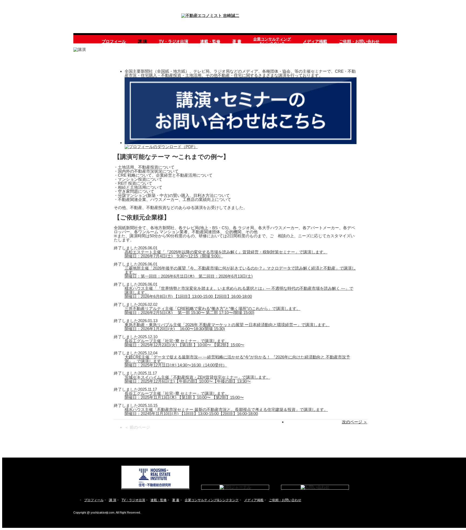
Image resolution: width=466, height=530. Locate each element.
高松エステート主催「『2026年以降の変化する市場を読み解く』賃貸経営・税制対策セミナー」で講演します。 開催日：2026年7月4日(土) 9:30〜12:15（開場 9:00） (226, 254)
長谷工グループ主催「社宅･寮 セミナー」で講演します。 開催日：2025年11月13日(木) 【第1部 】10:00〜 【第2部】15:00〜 (184, 395)
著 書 (236, 41)
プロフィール (114, 41)
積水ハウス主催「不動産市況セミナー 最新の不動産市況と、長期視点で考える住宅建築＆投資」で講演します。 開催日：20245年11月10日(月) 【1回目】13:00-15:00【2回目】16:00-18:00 (226, 411)
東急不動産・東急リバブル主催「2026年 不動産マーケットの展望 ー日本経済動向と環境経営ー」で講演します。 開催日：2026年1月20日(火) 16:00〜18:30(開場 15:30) (227, 326)
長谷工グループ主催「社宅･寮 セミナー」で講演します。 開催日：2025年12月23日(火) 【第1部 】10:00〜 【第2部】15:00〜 (184, 343)
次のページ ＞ (354, 422)
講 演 (142, 41)
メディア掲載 (315, 41)
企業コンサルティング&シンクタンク (272, 41)
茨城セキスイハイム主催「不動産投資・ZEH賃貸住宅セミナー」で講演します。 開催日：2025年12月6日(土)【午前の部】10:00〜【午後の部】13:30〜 (197, 379)
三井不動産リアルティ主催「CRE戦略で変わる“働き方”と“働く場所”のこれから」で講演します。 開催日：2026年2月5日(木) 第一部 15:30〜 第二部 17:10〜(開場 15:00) (212, 310)
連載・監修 (210, 41)
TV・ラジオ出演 (173, 41)
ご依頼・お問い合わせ (359, 41)
